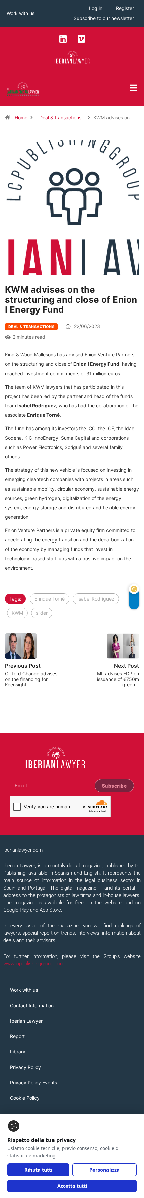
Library (17, 1051)
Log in (95, 8)
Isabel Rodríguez (95, 599)
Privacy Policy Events (33, 1082)
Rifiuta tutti (38, 1169)
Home (21, 117)
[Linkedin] (63, 38)
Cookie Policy (25, 1098)
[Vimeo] (81, 38)
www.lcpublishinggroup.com (33, 964)
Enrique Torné (49, 599)
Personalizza (104, 1169)
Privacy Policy (25, 1067)
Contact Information (32, 1005)
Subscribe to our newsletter (104, 18)
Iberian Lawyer (26, 1021)
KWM (17, 613)
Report (17, 1036)
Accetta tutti (72, 1186)
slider (42, 613)
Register (125, 8)
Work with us (20, 13)
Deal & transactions (60, 117)
